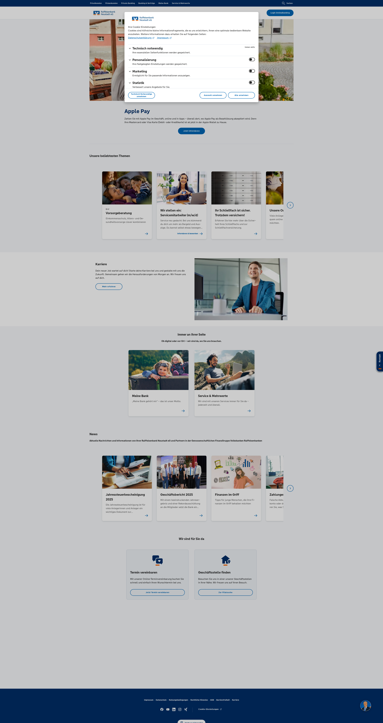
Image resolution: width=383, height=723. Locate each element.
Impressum (163, 37)
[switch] (252, 59)
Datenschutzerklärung (140, 37)
